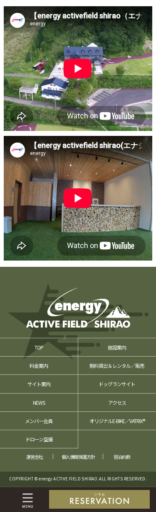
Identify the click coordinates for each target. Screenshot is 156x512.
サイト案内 (38, 383)
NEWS (39, 402)
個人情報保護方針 (78, 456)
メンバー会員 (38, 420)
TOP (39, 347)
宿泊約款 (122, 456)
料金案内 (39, 365)
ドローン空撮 (38, 439)
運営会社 (34, 456)
